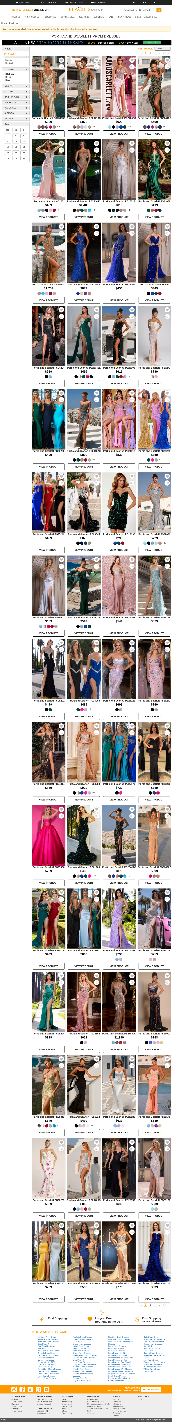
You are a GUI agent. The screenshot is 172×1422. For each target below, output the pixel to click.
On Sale (9, 60)
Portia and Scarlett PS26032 (84, 1117)
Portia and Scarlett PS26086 (119, 1117)
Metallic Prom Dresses (82, 1369)
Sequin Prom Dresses (153, 1344)
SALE (111, 17)
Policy (3, 1420)
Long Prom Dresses (81, 1362)
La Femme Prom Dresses (84, 1358)
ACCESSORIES (150, 17)
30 (24, 158)
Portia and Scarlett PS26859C (119, 1033)
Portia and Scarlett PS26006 (119, 367)
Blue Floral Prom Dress (47, 1346)
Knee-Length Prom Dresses (85, 1355)
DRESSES (15, 17)
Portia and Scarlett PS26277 (154, 367)
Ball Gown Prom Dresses (48, 1342)
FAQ (89, 1411)
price (7, 49)
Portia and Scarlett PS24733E (119, 1283)
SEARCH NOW (150, 1389)
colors (8, 91)
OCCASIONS (83, 17)
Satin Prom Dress (151, 1337)
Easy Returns (49, 3)
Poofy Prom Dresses (117, 1346)
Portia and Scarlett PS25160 (48, 950)
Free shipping (99, 3)
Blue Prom (42, 1348)
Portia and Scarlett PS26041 (48, 617)
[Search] (159, 10)
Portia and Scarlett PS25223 (48, 451)
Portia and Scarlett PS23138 (119, 534)
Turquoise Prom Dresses (154, 1362)
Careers (116, 1416)
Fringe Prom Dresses (47, 1378)
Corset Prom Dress (46, 1360)
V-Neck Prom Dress (152, 1369)
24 (24, 153)
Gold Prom (77, 1342)
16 (16, 147)
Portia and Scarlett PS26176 (154, 1117)
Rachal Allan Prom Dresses (119, 1378)
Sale (64, 1409)
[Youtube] (46, 1389)
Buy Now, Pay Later (74, 3)
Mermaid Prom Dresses (83, 1367)
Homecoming (67, 1402)
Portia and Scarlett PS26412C (119, 867)
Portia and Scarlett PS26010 (84, 617)
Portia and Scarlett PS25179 (119, 784)
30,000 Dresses (25, 3)
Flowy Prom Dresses (46, 1376)
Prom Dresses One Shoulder (120, 1362)
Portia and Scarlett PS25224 (48, 1033)
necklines (10, 102)
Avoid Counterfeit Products (97, 1409)
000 (7, 130)
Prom (64, 1399)
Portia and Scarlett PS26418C (154, 118)
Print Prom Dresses (116, 1351)
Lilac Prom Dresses (81, 1360)
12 (24, 141)
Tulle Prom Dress (151, 1360)
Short (8, 80)
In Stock (9, 63)
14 (8, 147)
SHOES (138, 17)
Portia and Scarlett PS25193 (119, 950)
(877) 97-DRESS (43, 1413)
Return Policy (118, 1406)
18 (24, 147)
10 (16, 141)
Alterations (117, 1404)
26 (8, 158)
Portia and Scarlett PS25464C (84, 201)
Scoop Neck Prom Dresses (155, 1339)
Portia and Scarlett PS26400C (84, 1200)
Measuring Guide (94, 1406)
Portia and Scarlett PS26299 (48, 1200)
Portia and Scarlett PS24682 (154, 201)
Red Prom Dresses (116, 1380)
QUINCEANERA (67, 17)
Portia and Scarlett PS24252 (154, 1283)
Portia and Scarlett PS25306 (48, 867)
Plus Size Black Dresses (118, 1337)
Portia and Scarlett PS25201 (48, 700)
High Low (10, 74)
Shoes (64, 1411)
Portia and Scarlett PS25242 (48, 534)
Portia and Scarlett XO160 (48, 201)
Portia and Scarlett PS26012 (119, 201)
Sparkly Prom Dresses (153, 1353)
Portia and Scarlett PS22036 (154, 534)
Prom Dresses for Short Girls (120, 1358)
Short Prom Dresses (152, 1348)
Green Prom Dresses (82, 1344)
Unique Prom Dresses (153, 1364)
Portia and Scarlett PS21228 (154, 451)
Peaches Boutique (144, 1420)
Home (4, 23)
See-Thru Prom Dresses (154, 1342)
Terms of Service (119, 1411)
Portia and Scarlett (116, 1348)
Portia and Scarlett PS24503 (84, 784)
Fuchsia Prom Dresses (82, 1337)
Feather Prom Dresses (47, 1371)
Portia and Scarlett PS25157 (119, 1200)
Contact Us (117, 1402)
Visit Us (116, 1399)
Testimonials (117, 1413)
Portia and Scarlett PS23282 (84, 284)
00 (16, 130)
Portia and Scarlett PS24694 (84, 1033)
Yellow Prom (149, 1371)
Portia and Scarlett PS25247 (154, 700)
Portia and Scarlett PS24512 (119, 451)
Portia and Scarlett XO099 (154, 284)
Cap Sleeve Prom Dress (48, 1355)
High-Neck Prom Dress (82, 1348)
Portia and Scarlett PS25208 (154, 950)
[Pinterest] (38, 1389)
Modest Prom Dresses (82, 1371)
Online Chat (43, 9)
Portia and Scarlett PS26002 (154, 1033)
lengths (9, 69)
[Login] (154, 2)
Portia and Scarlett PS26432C (84, 451)
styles (8, 86)
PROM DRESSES (32, 17)
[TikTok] (30, 1389)
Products (13, 23)
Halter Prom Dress (81, 1346)
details (8, 118)
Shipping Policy (119, 1409)
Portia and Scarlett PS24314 (48, 784)
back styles (11, 97)
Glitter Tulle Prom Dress (83, 1339)
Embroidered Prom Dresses (49, 1369)
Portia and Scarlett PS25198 (154, 617)
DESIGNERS (99, 17)
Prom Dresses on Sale (117, 1360)
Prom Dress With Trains (118, 1355)
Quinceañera (67, 1404)
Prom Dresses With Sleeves (120, 1369)
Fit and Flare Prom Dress (48, 1374)
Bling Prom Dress (45, 1344)
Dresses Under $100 (46, 1362)
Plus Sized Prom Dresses (119, 1339)
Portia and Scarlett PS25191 (84, 950)
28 (16, 158)
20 (8, 153)
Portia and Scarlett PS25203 (84, 700)
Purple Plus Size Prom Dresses (121, 1374)
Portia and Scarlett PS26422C (154, 867)
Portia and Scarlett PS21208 (84, 867)
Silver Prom (148, 1351)
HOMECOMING (50, 17)
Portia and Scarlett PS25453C (48, 118)
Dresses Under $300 (46, 1367)
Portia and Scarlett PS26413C (84, 118)
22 (16, 153)
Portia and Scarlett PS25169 (119, 284)
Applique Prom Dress (47, 1337)
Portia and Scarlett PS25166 (154, 1200)
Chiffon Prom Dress (46, 1358)
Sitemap (90, 1413)
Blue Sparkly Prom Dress (48, 1351)
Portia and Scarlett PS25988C (48, 284)
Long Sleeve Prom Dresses (84, 1364)
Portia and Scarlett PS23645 (84, 534)
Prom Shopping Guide (95, 1402)
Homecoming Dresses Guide (98, 1404)
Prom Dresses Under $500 (119, 1367)
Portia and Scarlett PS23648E (84, 367)
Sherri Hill (148, 1346)
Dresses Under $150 (46, 1364)
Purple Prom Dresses (117, 1376)
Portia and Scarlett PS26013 (48, 1117)
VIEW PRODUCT (48, 133)
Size (6, 124)
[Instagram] (14, 1389)
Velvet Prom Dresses (152, 1367)
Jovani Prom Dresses (82, 1353)
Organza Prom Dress (82, 1380)
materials (10, 108)
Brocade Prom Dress (46, 1353)
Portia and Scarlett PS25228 (119, 700)
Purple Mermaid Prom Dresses (121, 1371)
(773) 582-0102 (42, 1411)
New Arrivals (124, 17)
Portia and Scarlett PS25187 (48, 1283)
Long (8, 77)
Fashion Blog (92, 1399)
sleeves (9, 113)
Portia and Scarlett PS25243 (84, 1283)
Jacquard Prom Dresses (83, 1351)
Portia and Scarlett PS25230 (154, 784)
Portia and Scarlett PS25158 (119, 617)
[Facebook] (22, 1389)
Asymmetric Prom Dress (48, 1339)
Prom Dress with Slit (116, 1353)
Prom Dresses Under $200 (119, 1364)
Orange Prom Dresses (82, 1378)
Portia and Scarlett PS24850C (119, 118)
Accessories (67, 1413)
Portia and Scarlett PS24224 (48, 367)
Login (140, 1399)
